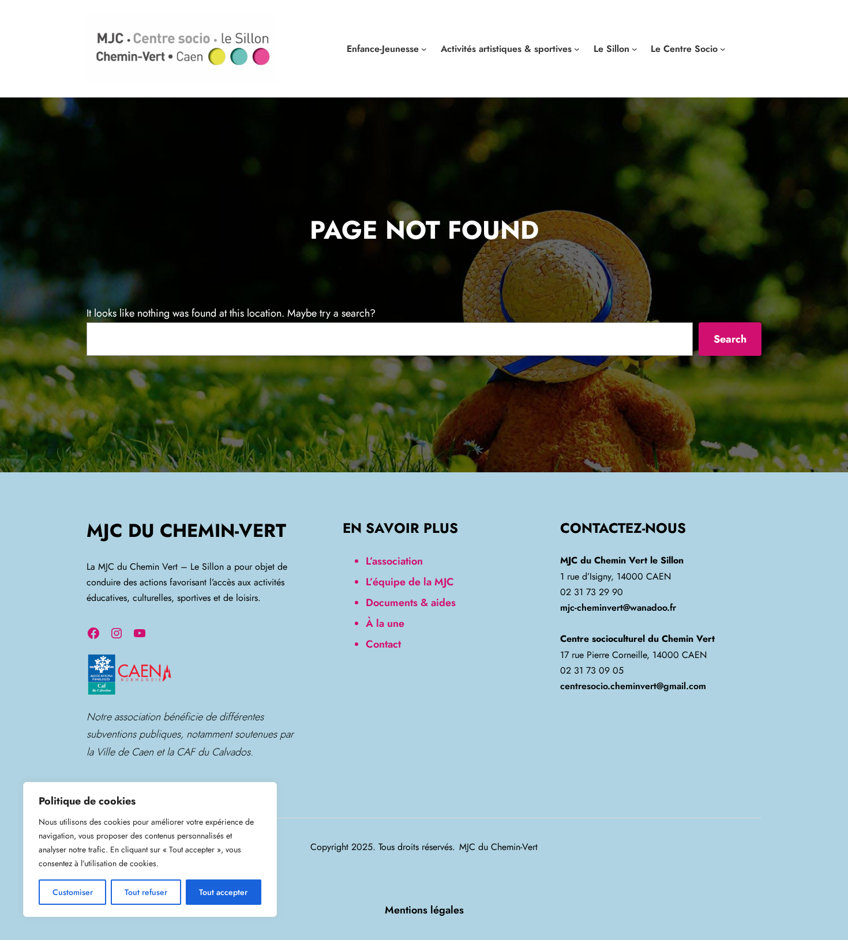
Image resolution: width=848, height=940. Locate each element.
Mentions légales (424, 910)
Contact (383, 644)
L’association (394, 561)
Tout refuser (146, 892)
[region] (150, 849)
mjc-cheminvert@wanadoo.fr (618, 607)
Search (730, 339)
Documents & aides (411, 602)
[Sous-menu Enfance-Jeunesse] (424, 49)
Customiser (72, 892)
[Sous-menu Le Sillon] (634, 49)
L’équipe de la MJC (410, 581)
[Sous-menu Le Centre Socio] (723, 49)
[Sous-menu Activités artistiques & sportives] (577, 49)
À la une (385, 623)
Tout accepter (223, 892)
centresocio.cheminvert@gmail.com (633, 686)
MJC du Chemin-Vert (186, 530)
